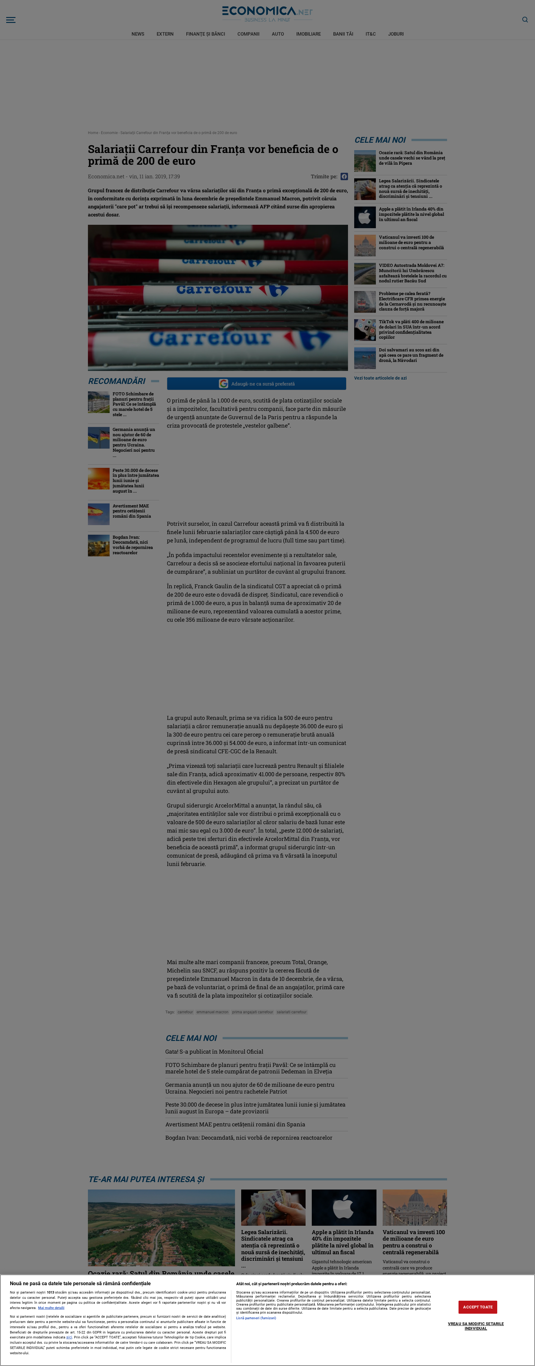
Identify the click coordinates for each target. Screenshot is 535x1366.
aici (69, 1337)
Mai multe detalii (51, 1308)
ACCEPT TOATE (478, 1307)
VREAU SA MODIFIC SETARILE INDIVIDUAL (476, 1326)
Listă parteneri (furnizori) (256, 1318)
